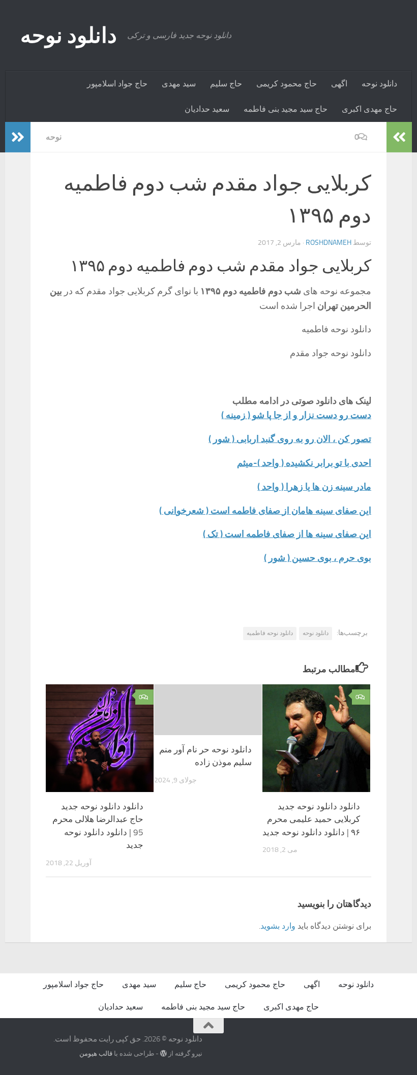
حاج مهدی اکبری (369, 109)
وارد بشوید (277, 926)
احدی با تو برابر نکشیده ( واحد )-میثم (304, 462)
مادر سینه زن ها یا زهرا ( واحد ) (314, 486)
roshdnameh (328, 242)
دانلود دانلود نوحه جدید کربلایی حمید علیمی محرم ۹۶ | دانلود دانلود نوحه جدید (311, 819)
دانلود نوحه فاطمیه (270, 633)
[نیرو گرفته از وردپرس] (163, 1053)
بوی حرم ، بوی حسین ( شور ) (317, 557)
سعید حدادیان (207, 109)
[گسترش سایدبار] (18, 137)
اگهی (339, 83)
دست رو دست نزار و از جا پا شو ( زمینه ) (296, 415)
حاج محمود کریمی (286, 83)
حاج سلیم (226, 83)
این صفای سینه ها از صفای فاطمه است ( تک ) (287, 534)
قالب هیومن (95, 1053)
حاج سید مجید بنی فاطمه (285, 109)
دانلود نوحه (68, 35)
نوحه (54, 137)
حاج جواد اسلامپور (117, 83)
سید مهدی (179, 83)
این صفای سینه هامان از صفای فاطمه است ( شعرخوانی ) (265, 510)
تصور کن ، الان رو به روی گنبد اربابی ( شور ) (289, 439)
